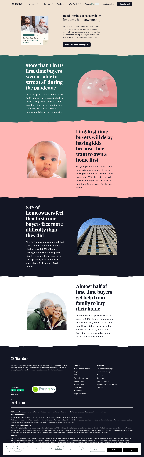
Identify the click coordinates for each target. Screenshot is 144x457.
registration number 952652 (38, 430)
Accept (130, 450)
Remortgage (101, 375)
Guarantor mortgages (104, 372)
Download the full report (76, 44)
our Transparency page (95, 430)
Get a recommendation (82, 368)
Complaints (78, 390)
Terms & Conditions (81, 378)
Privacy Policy (79, 381)
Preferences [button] (18, 451)
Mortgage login (109, 4)
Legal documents (80, 393)
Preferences (97, 450)
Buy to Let (100, 378)
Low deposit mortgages (105, 368)
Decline (114, 450)
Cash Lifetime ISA (103, 381)
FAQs (76, 375)
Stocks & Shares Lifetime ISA (107, 384)
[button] (33, 4)
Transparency (79, 387)
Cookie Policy (79, 384)
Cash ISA (100, 387)
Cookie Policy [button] (58, 449)
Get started (125, 4)
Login (76, 372)
